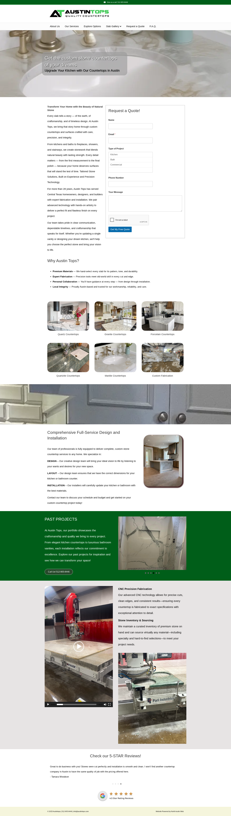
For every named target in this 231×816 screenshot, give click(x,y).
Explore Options (92, 26)
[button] (78, 646)
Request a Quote (135, 26)
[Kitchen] (131, 154)
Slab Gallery (112, 26)
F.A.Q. (153, 26)
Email (111, 134)
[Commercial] (131, 164)
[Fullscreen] (109, 704)
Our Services (72, 26)
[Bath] (131, 159)
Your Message (115, 192)
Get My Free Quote (120, 229)
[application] (79, 646)
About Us (55, 26)
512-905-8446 (123, 2)
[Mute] (105, 704)
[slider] (76, 704)
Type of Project (116, 149)
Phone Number (116, 178)
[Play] (48, 704)
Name (111, 120)
